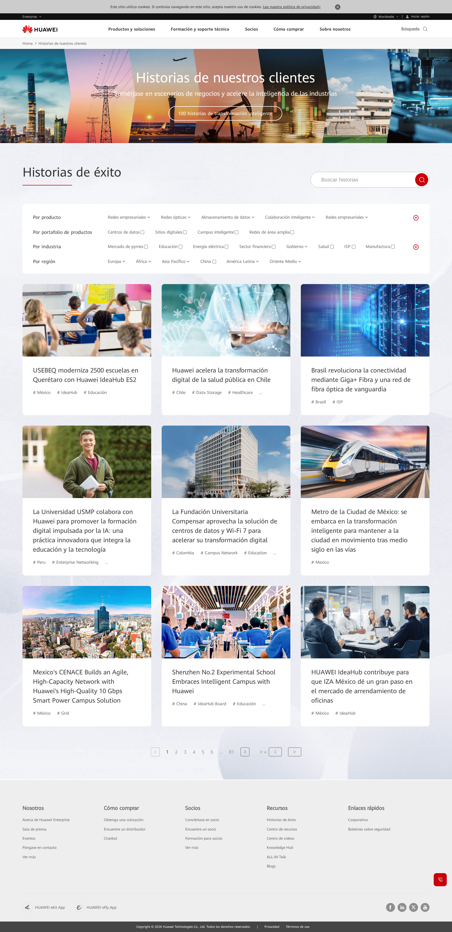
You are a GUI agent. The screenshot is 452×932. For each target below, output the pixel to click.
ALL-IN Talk (276, 857)
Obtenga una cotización (123, 820)
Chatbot (110, 838)
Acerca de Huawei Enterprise (46, 820)
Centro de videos (280, 838)
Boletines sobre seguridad (369, 829)
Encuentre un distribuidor (124, 829)
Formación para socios (203, 838)
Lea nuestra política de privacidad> (292, 7)
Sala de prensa (34, 829)
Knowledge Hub (280, 847)
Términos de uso (297, 927)
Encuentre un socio (200, 829)
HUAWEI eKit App (50, 907)
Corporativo (358, 820)
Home (27, 43)
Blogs (271, 866)
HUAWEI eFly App (101, 907)
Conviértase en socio (202, 820)
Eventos (28, 838)
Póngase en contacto (39, 847)
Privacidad (271, 927)
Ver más (29, 857)
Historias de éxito (281, 820)
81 (231, 752)
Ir (294, 751)
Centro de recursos (282, 829)
